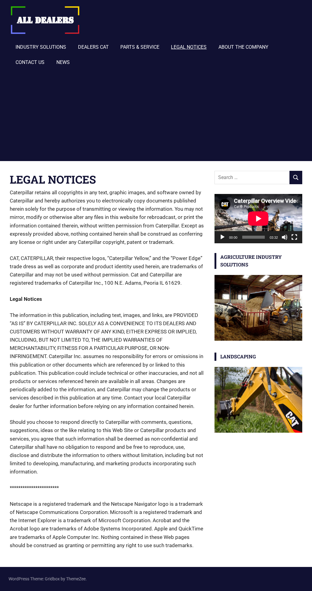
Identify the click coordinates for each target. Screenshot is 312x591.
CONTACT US (30, 62)
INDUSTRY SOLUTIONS (41, 47)
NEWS (63, 62)
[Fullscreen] (294, 237)
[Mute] (285, 237)
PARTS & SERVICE (139, 47)
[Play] (222, 237)
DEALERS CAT (93, 47)
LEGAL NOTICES (189, 47)
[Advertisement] (156, 115)
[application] (258, 218)
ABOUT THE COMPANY (243, 47)
